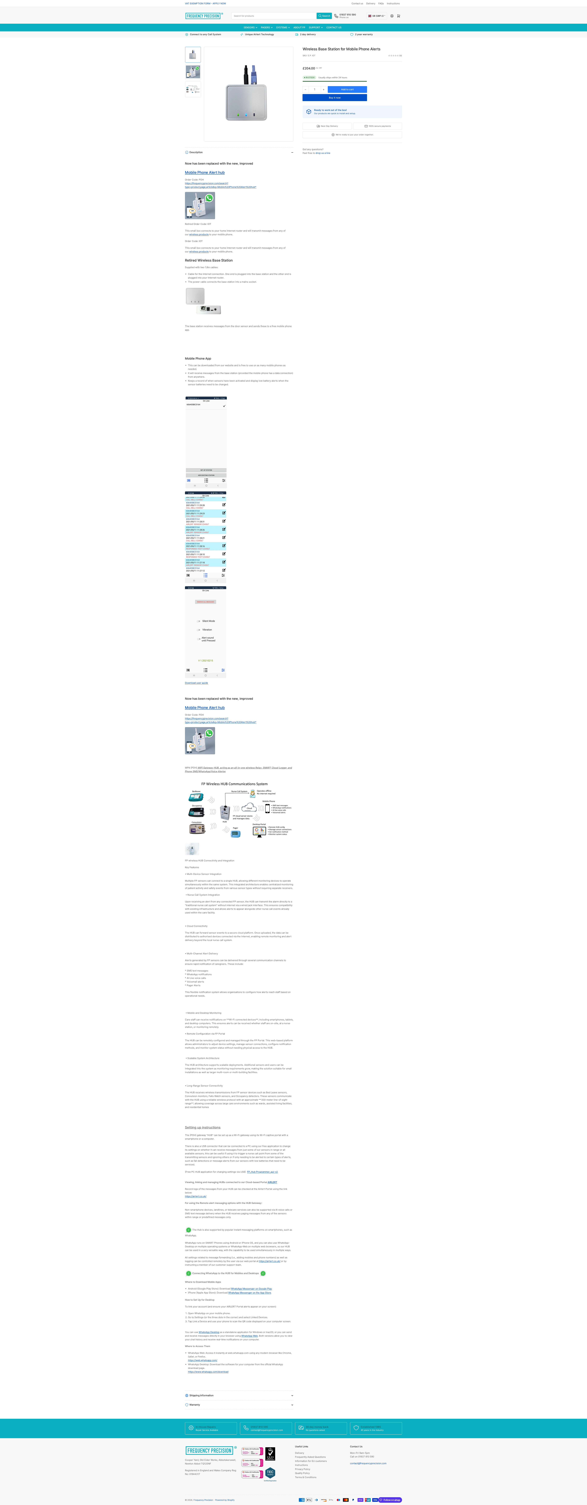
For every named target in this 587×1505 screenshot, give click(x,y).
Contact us (357, 3)
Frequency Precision (203, 1500)
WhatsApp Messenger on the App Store (249, 1292)
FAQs (381, 3)
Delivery (370, 3)
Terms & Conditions (305, 1477)
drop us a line (323, 153)
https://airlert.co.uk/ (195, 1196)
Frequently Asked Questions (310, 1456)
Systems (281, 27)
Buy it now (335, 97)
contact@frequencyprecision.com (368, 1463)
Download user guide (196, 682)
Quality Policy (302, 1473)
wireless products (199, 234)
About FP (299, 27)
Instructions (393, 3)
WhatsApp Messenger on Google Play (251, 1288)
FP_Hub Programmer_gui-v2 (262, 1171)
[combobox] (281, 15)
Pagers (265, 27)
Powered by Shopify (224, 1500)
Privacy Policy (302, 1469)
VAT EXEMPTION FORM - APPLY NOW (205, 3)
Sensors (249, 27)
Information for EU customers (311, 1461)
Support (314, 27)
